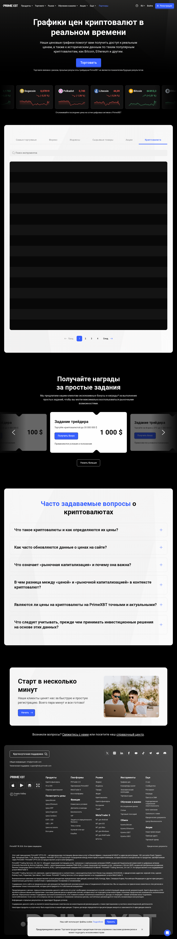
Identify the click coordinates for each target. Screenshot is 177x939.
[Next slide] (163, 432)
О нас (148, 782)
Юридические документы (156, 817)
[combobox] (91, 153)
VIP (72, 816)
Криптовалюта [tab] (153, 140)
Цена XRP (49, 808)
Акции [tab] (129, 140)
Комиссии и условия (79, 804)
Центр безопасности (154, 821)
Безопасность (76, 812)
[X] (107, 753)
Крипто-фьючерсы (53, 782)
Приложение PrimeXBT (80, 786)
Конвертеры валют (128, 786)
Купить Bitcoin (126, 825)
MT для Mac (100, 827)
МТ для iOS (100, 824)
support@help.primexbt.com (40, 766)
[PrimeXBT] (10, 6)
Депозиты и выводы (79, 808)
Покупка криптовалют (54, 790)
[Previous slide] (13, 432)
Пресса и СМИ (151, 798)
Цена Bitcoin (50, 800)
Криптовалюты (101, 798)
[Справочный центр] (137, 5)
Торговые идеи (126, 796)
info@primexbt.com (34, 762)
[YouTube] (136, 753)
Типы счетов (76, 826)
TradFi (98, 809)
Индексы (99, 786)
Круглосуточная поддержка (28, 754)
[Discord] (164, 753)
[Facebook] (128, 753)
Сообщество (151, 786)
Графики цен (125, 782)
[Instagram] (114, 753)
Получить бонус (66, 435)
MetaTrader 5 (76, 790)
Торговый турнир (152, 840)
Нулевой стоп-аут (77, 830)
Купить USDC (126, 836)
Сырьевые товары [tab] (103, 140)
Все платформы (77, 794)
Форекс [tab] (53, 140)
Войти (150, 6)
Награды (149, 794)
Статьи (123, 810)
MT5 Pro (99, 839)
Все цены (49, 831)
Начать (25, 712)
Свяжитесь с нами (75, 734)
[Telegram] (150, 753)
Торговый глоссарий (129, 814)
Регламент (150, 790)
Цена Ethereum (52, 804)
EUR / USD (50, 820)
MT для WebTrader (103, 835)
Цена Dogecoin (51, 812)
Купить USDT (126, 832)
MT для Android (102, 820)
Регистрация (166, 6)
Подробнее (98, 922)
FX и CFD (49, 786)
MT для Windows (102, 831)
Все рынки (100, 805)
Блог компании (152, 810)
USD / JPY (49, 824)
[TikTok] (143, 753)
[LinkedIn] (121, 753)
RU (142, 6)
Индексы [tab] (75, 140)
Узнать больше (88, 462)
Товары (98, 790)
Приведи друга (151, 836)
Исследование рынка (129, 806)
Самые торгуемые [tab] (26, 140)
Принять (111, 922)
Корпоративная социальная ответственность (152, 803)
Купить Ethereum (127, 829)
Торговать (88, 63)
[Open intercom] (167, 933)
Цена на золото (52, 827)
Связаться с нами (153, 814)
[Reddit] (157, 753)
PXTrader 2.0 (75, 782)
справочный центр (130, 734)
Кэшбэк (74, 834)
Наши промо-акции (153, 832)
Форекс (99, 782)
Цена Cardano (51, 816)
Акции (98, 794)
